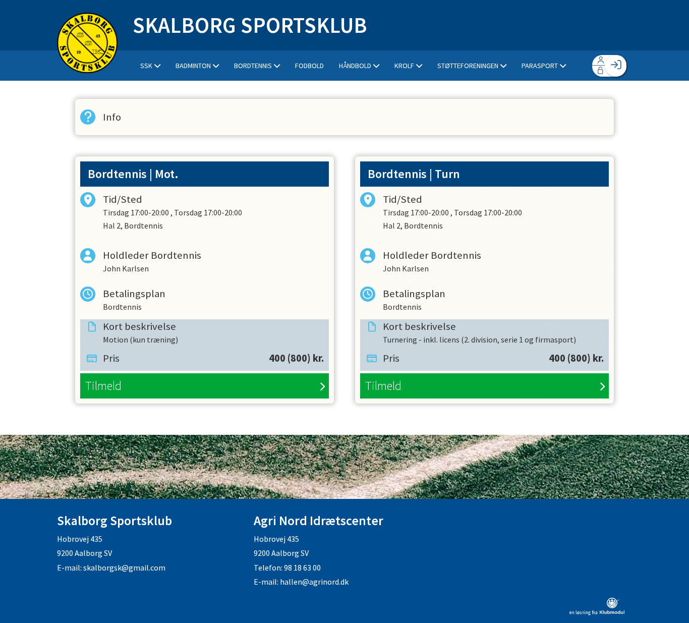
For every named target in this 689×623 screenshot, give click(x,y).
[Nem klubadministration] (596, 612)
